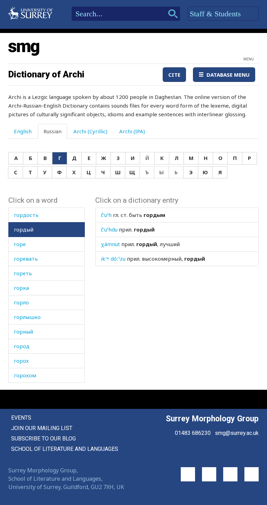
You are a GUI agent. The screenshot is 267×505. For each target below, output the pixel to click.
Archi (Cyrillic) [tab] (90, 131)
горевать (26, 258)
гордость (26, 214)
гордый (23, 229)
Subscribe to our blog (43, 438)
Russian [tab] (52, 131)
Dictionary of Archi (46, 74)
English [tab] (23, 131)
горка (21, 287)
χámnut (110, 244)
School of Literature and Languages (64, 449)
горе (20, 244)
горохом (25, 375)
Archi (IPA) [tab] (132, 131)
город (22, 346)
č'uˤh (106, 214)
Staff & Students (216, 13)
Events (21, 417)
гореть (23, 273)
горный (23, 331)
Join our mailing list (41, 428)
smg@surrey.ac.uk (237, 433)
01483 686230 (193, 433)
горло (21, 302)
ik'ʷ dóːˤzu (113, 258)
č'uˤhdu (109, 229)
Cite (174, 74)
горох (21, 360)
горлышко (27, 316)
